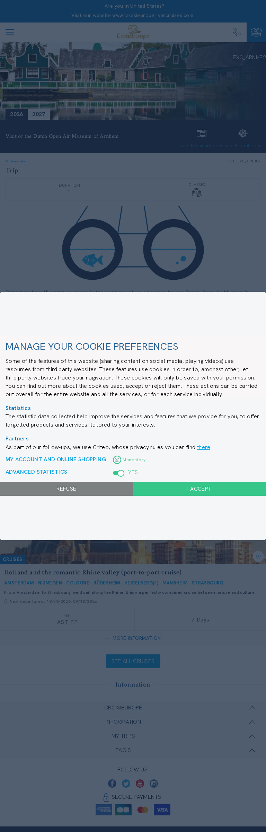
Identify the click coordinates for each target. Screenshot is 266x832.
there (203, 447)
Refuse (66, 488)
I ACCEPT (199, 488)
